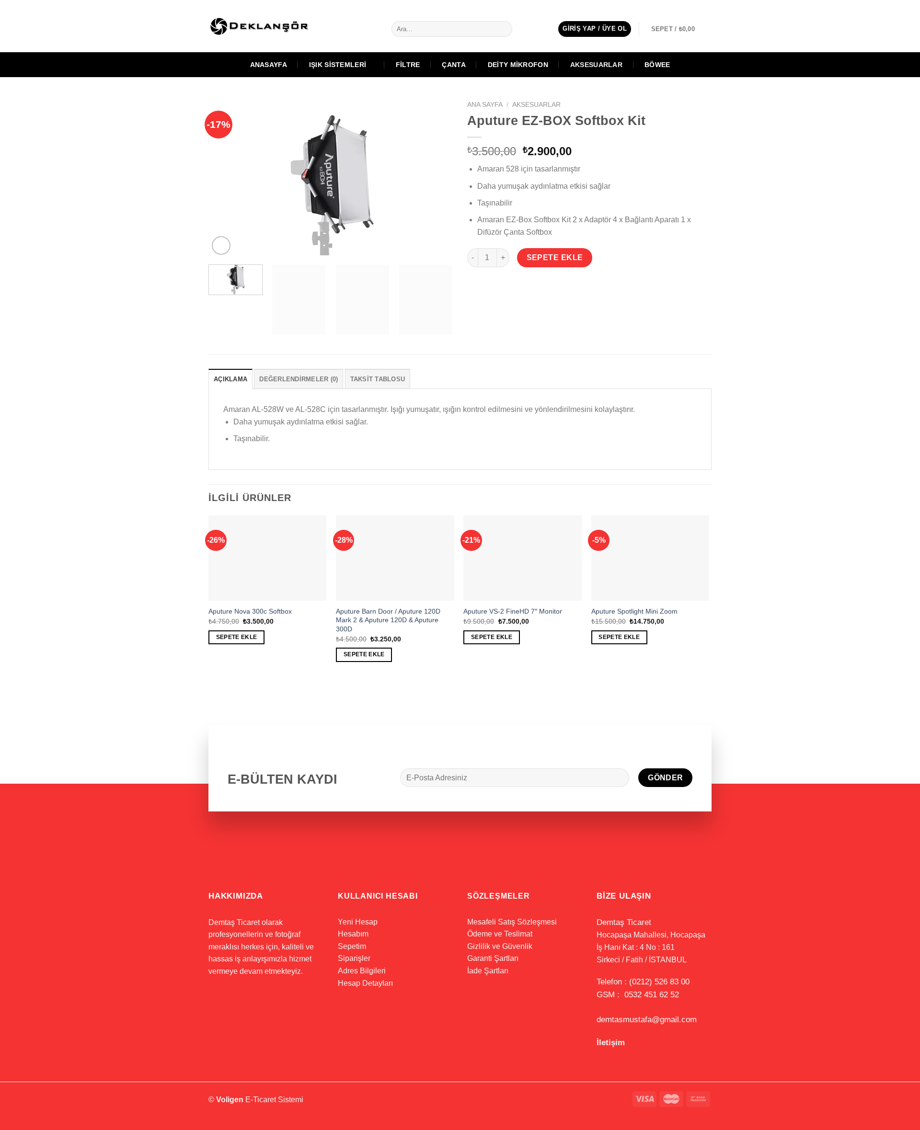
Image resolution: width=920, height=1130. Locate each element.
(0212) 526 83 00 (659, 981)
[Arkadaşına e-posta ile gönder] (510, 285)
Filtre (408, 64)
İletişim (611, 1042)
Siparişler (354, 958)
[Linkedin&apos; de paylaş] (545, 285)
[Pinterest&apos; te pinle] (528, 285)
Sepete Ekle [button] (236, 637)
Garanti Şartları (492, 958)
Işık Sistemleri (337, 64)
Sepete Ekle (555, 257)
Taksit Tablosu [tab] (377, 379)
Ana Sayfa (485, 104)
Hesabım (353, 934)
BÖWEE (657, 64)
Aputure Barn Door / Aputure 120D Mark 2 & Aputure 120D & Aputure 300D (388, 620)
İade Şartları (487, 971)
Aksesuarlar (596, 64)
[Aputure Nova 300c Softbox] (267, 558)
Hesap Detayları (365, 983)
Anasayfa (268, 64)
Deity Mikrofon (518, 64)
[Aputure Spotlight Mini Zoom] (650, 558)
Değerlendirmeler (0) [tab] (298, 379)
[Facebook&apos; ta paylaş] (476, 285)
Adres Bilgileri (362, 971)
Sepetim (352, 946)
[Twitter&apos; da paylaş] (493, 285)
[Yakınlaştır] (221, 245)
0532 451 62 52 (651, 994)
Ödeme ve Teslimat (499, 934)
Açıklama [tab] (230, 379)
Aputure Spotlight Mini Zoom (634, 611)
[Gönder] (503, 29)
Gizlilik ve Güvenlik (499, 946)
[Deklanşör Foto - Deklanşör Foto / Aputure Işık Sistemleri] (268, 26)
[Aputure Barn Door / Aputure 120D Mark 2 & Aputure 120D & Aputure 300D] (395, 558)
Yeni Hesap (358, 922)
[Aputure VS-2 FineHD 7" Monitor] (522, 558)
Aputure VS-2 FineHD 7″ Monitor (512, 611)
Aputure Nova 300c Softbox (250, 611)
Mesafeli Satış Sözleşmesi (512, 922)
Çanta (453, 64)
